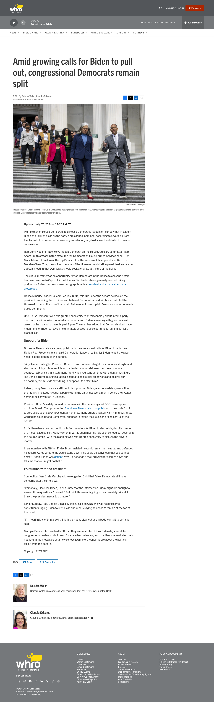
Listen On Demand (85, 667)
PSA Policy (164, 669)
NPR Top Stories (47, 562)
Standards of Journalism (129, 672)
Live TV (80, 659)
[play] (13, 23)
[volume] (23, 22)
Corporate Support (127, 669)
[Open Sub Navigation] (19, 32)
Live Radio (81, 664)
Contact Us (123, 682)
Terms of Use (165, 667)
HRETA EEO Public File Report (173, 662)
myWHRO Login (175, 8)
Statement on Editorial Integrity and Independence (134, 675)
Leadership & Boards (128, 662)
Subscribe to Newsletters (88, 674)
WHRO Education (101, 32)
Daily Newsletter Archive (88, 677)
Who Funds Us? (125, 679)
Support (120, 32)
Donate (196, 8)
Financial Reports (126, 664)
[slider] (28, 22)
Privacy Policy (165, 664)
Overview (122, 659)
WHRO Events (83, 672)
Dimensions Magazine (87, 679)
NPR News (27, 562)
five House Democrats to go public (85, 408)
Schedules (82, 669)
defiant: (58, 457)
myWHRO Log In (84, 682)
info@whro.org (35, 694)
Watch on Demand (85, 662)
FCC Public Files (167, 659)
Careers (121, 667)
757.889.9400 (22, 694)
